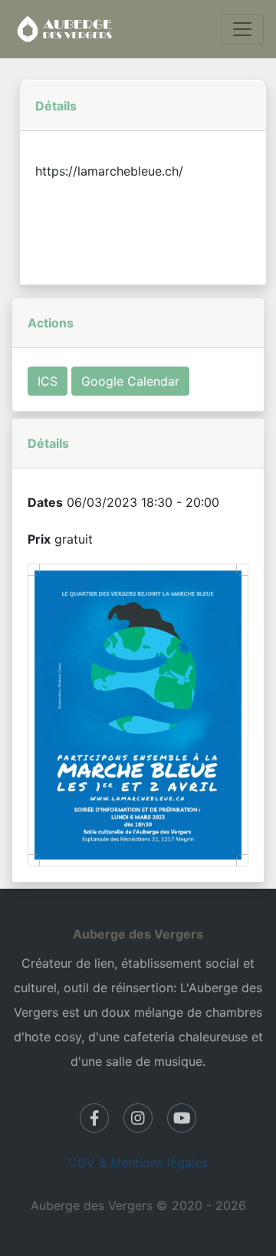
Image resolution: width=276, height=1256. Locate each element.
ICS (48, 381)
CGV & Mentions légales (138, 1162)
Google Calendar (130, 381)
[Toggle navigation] (242, 29)
